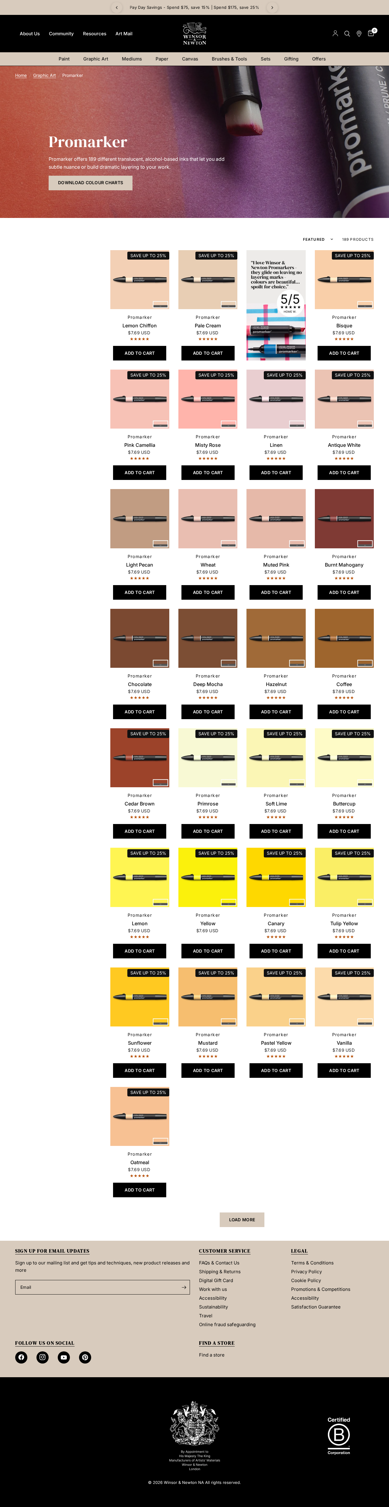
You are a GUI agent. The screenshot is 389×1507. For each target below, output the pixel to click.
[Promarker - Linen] (275, 399)
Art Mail (124, 33)
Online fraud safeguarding (227, 1324)
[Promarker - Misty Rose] (207, 399)
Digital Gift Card (216, 1280)
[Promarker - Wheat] (207, 518)
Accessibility (213, 1298)
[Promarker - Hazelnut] (275, 638)
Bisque (344, 325)
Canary (276, 923)
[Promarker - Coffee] (344, 638)
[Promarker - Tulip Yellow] (344, 877)
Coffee (344, 684)
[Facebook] (21, 1357)
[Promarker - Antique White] (344, 399)
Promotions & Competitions (320, 1289)
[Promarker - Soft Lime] (275, 757)
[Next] (272, 7)
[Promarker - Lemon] (139, 877)
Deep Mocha (208, 684)
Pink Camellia (139, 445)
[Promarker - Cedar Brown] (139, 757)
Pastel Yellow (276, 1043)
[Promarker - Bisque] (344, 279)
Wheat (208, 565)
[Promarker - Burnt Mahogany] (344, 518)
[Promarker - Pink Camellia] (139, 399)
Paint (64, 59)
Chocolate (140, 684)
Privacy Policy (306, 1271)
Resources (94, 33)
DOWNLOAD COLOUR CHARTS (90, 182)
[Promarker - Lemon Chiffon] (139, 279)
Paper (162, 59)
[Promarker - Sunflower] (139, 996)
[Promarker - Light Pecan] (139, 518)
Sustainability (213, 1307)
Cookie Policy (306, 1280)
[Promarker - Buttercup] (344, 757)
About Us (30, 33)
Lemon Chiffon (139, 325)
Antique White (344, 445)
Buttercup (344, 804)
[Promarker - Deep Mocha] (207, 638)
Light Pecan (139, 565)
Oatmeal (139, 1162)
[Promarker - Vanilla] (344, 996)
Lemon (140, 923)
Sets (265, 59)
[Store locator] (359, 33)
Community (61, 33)
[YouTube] (64, 1357)
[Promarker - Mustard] (207, 996)
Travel (205, 1316)
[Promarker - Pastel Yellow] (275, 996)
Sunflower (140, 1043)
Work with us (213, 1289)
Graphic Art (95, 59)
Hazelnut (276, 684)
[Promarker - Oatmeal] (139, 1116)
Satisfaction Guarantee (316, 1307)
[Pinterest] (85, 1357)
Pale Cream (208, 325)
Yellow (207, 923)
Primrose (208, 804)
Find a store (212, 1355)
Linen (276, 445)
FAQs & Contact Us (219, 1263)
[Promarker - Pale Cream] (207, 279)
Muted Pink (276, 565)
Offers (319, 59)
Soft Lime (276, 804)
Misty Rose (208, 445)
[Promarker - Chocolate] (139, 638)
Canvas (190, 59)
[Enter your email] (184, 1287)
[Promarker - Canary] (275, 877)
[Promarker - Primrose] (207, 757)
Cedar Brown (140, 804)
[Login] (335, 33)
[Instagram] (42, 1357)
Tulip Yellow (344, 923)
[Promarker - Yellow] (207, 877)
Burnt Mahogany (344, 565)
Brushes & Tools (229, 59)
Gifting (291, 59)
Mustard (208, 1043)
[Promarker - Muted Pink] (275, 518)
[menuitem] (29, 33)
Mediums (132, 59)
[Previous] (116, 7)
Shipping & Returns (220, 1271)
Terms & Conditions (312, 1263)
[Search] (347, 33)
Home (21, 75)
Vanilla (344, 1043)
